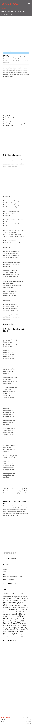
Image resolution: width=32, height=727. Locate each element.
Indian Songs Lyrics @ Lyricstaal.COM (12, 576)
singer (20, 634)
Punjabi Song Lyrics (15, 627)
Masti (8, 614)
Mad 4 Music (11, 126)
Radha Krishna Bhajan (15, 629)
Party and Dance (12, 623)
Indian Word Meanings (8, 579)
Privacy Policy (27, 717)
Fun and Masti (17, 598)
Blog (4, 574)
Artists (4, 571)
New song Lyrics (13, 617)
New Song (16, 616)
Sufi (26, 634)
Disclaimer (28, 721)
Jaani (3, 9)
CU (30, 719)
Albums (5, 569)
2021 (20, 593)
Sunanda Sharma (13, 118)
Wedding (21, 636)
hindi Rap (11, 600)
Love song (20, 609)
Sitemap (29, 723)
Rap (22, 629)
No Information (7, 14)
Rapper (7, 631)
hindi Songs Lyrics (16, 605)
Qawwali (6, 629)
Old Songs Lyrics (17, 621)
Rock (13, 631)
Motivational (17, 614)
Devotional (20, 596)
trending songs (13, 636)
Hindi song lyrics (13, 603)
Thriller (6, 636)
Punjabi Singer (13, 625)
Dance (12, 596)
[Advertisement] (16, 33)
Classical (6, 596)
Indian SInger (14, 607)
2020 (9, 593)
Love (12, 609)
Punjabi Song (24, 625)
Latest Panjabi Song (23, 60)
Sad (13, 634)
